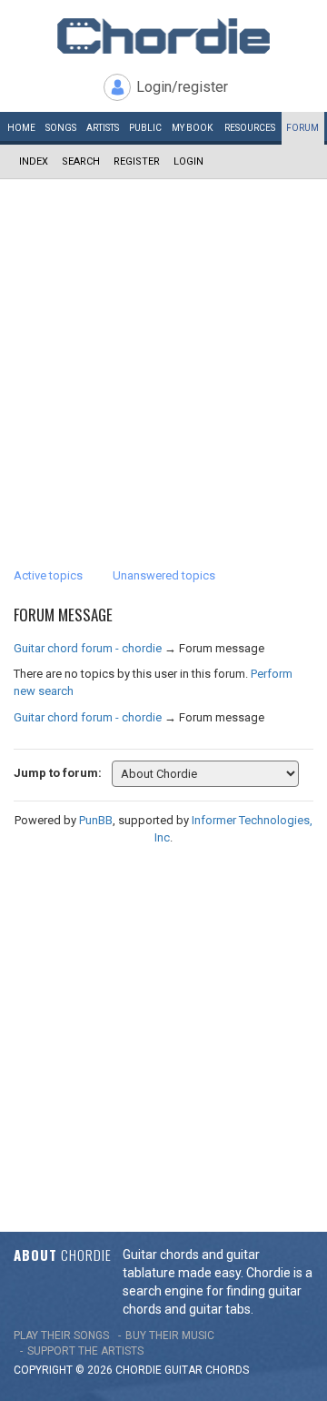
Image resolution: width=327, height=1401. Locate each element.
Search (81, 161)
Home (21, 128)
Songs (60, 128)
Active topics (48, 575)
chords (227, 1370)
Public (145, 128)
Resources (249, 128)
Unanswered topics (164, 575)
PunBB (96, 820)
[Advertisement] (163, 352)
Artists (102, 128)
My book (192, 128)
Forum (302, 128)
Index (33, 161)
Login (188, 161)
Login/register (182, 87)
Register (137, 161)
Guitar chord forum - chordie (88, 648)
